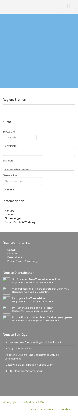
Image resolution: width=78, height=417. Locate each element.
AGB (33, 409)
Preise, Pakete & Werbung (20, 222)
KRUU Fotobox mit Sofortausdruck (24, 371)
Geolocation (10, 175)
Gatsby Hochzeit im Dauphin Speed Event (29, 364)
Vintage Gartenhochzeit (19, 348)
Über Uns (10, 214)
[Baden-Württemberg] (39, 169)
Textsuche (9, 131)
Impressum (46, 409)
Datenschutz (64, 409)
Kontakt (9, 210)
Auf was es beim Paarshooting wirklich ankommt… (34, 342)
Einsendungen (13, 218)
